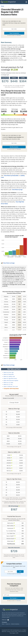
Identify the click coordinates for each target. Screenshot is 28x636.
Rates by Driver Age (9, 372)
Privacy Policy (14, 631)
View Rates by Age (17, 189)
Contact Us (7, 624)
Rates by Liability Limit (9, 376)
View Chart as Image (9, 263)
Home (2, 6)
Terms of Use (19, 35)
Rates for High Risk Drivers (10, 378)
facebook (8, 620)
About (3, 624)
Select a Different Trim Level (11, 386)
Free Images (12, 633)
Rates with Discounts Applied (11, 380)
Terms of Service (22, 631)
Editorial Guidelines (15, 624)
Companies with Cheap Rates (11, 388)
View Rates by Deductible (11, 175)
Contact (8, 631)
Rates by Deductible (9, 374)
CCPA (17, 633)
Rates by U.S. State (8, 382)
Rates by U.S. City (8, 384)
